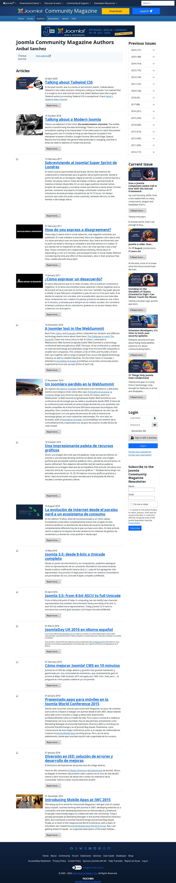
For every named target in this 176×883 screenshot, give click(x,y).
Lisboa (62, 388)
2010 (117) (136, 152)
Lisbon (59, 333)
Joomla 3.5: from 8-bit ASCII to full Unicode (83, 595)
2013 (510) (136, 131)
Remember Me (139, 430)
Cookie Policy (74, 860)
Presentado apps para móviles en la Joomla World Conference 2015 (76, 701)
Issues (30, 18)
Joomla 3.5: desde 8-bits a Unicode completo (75, 556)
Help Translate (115, 860)
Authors (41, 18)
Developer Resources (104, 3)
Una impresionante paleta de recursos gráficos (79, 447)
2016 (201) (136, 111)
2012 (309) (136, 138)
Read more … (53, 105)
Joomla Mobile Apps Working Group (88, 826)
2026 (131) (136, 50)
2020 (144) (136, 90)
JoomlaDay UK (67, 634)
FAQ (74, 18)
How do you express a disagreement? (78, 229)
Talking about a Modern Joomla (73, 119)
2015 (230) (136, 118)
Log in (143, 445)
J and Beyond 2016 (99, 642)
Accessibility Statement (39, 860)
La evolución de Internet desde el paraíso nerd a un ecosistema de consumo (81, 511)
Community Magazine (70, 10)
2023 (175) (136, 70)
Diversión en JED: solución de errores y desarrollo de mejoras (79, 758)
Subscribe (135, 528)
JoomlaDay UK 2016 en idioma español (79, 629)
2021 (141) (136, 84)
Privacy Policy (134, 523)
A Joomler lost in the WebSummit (74, 328)
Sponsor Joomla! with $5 (94, 860)
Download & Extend (30, 3)
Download (115, 11)
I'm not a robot (140, 504)
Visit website (42, 55)
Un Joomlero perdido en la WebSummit (79, 384)
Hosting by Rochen (88, 881)
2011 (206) (136, 145)
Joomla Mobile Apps (66, 733)
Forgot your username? (139, 455)
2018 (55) (135, 97)
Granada (71, 333)
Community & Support (78, 3)
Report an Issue (132, 860)
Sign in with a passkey (146, 437)
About (65, 18)
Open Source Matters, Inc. (85, 873)
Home (21, 18)
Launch (144, 11)
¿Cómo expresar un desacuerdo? (73, 279)
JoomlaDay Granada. (66, 361)
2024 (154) (136, 63)
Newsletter (53, 18)
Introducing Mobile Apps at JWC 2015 (78, 799)
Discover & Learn (53, 3)
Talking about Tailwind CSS (69, 82)
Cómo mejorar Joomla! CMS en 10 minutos (82, 665)
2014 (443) (136, 124)
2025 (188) (136, 56)
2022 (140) (136, 77)
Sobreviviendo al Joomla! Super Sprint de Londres (81, 164)
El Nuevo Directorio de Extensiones (85, 770)
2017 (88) (135, 104)
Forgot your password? (139, 451)
